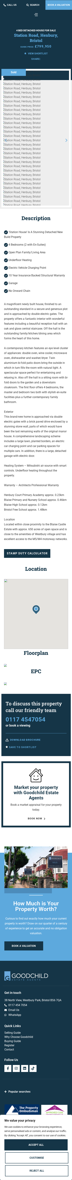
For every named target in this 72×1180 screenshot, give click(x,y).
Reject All (37, 1170)
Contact (9, 1049)
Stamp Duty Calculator (27, 553)
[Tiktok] (33, 1068)
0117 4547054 (25, 719)
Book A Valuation (59, 4)
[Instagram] (16, 1068)
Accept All (36, 1144)
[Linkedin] (24, 1068)
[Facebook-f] (7, 1068)
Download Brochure (25, 739)
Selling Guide (12, 1032)
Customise (37, 1157)
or (18, 725)
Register (9, 1045)
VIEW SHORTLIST (37, 53)
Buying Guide (12, 1041)
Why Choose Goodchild (18, 1037)
